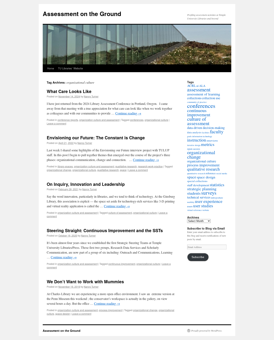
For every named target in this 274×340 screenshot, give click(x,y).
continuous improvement (121, 263)
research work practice (150, 166)
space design (62, 313)
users (190, 206)
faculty (216, 131)
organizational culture (156, 119)
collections (194, 98)
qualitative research (126, 166)
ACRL (191, 85)
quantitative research (196, 173)
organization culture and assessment (99, 119)
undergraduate (217, 197)
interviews (212, 140)
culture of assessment (120, 212)
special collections (197, 181)
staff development (198, 185)
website (205, 210)
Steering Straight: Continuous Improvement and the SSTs (105, 230)
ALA (202, 86)
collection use (211, 98)
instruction (196, 140)
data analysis (194, 132)
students (194, 193)
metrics (207, 144)
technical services (198, 197)
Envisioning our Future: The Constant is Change (96, 138)
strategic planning (201, 188)
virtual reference (194, 210)
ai (197, 86)
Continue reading (128, 113)
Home (50, 68)
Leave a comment (56, 123)
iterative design (193, 145)
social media (221, 173)
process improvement (110, 310)
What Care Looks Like (69, 91)
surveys (208, 192)
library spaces (65, 166)
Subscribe (198, 257)
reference (211, 173)
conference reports (68, 119)
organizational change (59, 170)
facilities (205, 132)
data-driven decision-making (206, 127)
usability (190, 202)
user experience (208, 201)
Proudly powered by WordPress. (206, 330)
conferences (136, 119)
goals (189, 136)
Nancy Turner (91, 96)
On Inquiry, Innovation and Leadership (86, 184)
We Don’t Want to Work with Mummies (85, 281)
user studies (203, 205)
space (123, 170)
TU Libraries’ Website (70, 68)
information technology (202, 136)
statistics (217, 184)
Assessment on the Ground (82, 13)
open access (193, 149)
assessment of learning (203, 94)
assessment (198, 89)
